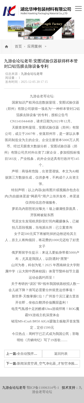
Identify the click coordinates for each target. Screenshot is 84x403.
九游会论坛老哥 (32, 73)
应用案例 (34, 46)
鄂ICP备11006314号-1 (43, 387)
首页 (18, 46)
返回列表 (61, 353)
